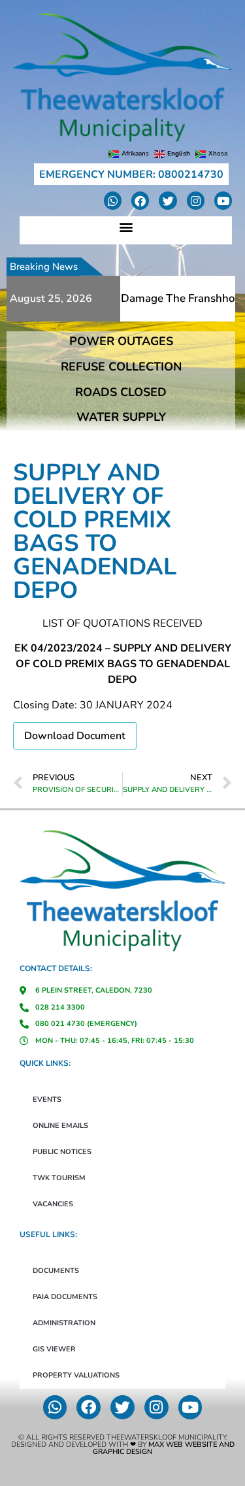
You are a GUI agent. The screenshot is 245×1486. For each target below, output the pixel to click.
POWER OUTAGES (121, 341)
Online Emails (60, 1126)
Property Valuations (76, 1375)
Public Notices (62, 1152)
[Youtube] (223, 200)
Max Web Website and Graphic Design (164, 1448)
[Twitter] (167, 200)
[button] (126, 227)
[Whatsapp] (113, 200)
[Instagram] (195, 200)
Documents (56, 1271)
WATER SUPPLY (121, 417)
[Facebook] (140, 200)
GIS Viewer (54, 1349)
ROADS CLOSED (121, 392)
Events (47, 1099)
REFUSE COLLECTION (121, 366)
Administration (64, 1323)
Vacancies (53, 1204)
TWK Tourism (59, 1178)
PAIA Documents (65, 1297)
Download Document (74, 736)
